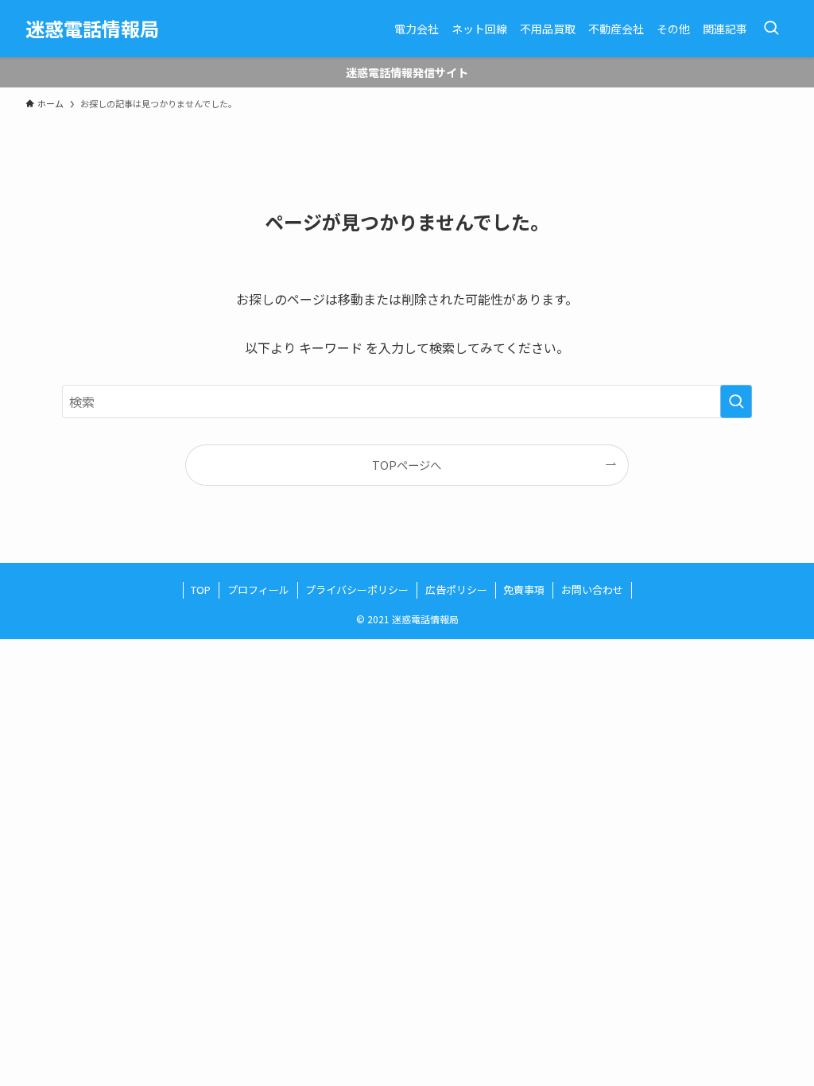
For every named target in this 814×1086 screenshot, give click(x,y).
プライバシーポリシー (357, 589)
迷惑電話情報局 (92, 28)
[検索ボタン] (771, 28)
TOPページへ (406, 464)
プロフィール (258, 589)
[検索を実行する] (736, 401)
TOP (201, 589)
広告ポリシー (456, 589)
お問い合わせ (592, 589)
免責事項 (524, 589)
